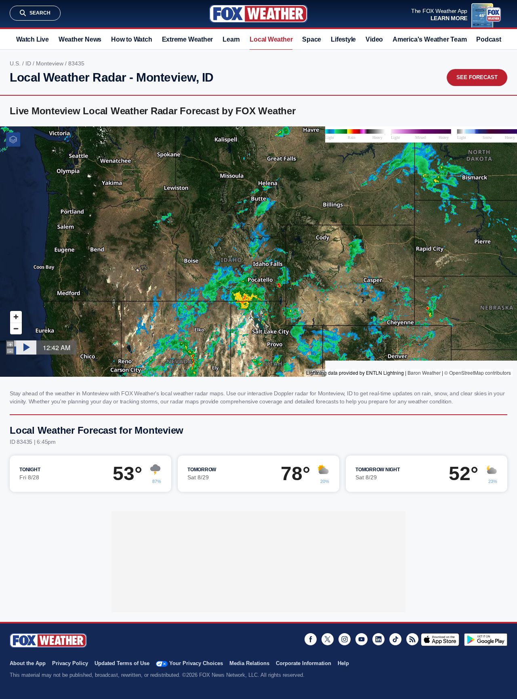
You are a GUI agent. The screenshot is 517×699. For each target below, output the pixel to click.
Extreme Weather (187, 39)
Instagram (344, 639)
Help (343, 663)
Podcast (488, 39)
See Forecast (477, 77)
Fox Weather (258, 14)
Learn (231, 39)
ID (29, 63)
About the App (28, 663)
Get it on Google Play (485, 639)
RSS (412, 639)
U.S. (16, 63)
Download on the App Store (440, 639)
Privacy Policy (70, 663)
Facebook (311, 639)
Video (374, 39)
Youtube (361, 639)
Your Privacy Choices (196, 663)
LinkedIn (378, 639)
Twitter (328, 639)
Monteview (50, 63)
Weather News (80, 39)
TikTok (395, 639)
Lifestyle (343, 39)
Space (311, 39)
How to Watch (131, 39)
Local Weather (271, 39)
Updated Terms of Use (122, 663)
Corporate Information (303, 663)
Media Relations (249, 663)
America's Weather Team (430, 39)
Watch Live (32, 39)
